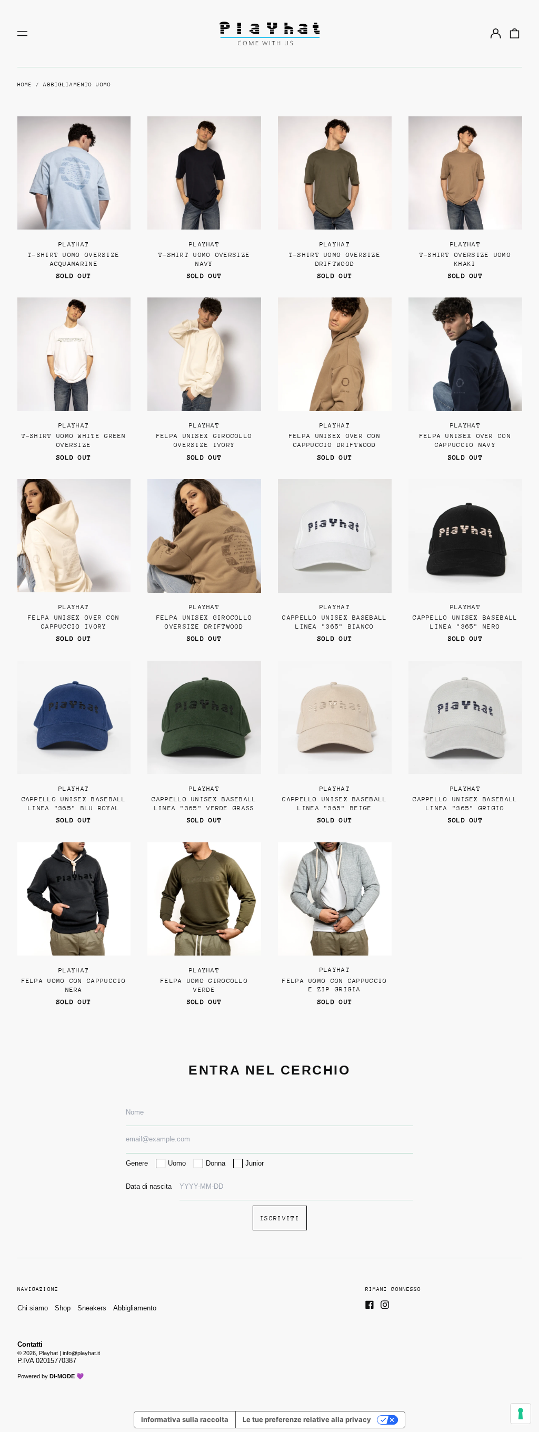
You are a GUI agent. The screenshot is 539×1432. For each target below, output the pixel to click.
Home (25, 85)
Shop (63, 1308)
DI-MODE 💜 (66, 1376)
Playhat (48, 1353)
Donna (215, 1163)
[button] (514, 33)
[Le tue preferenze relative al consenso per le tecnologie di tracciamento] (521, 1414)
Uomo (177, 1163)
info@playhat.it (81, 1353)
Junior (254, 1163)
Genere (137, 1163)
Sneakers (91, 1308)
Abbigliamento (134, 1308)
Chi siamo (32, 1308)
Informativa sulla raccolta (184, 1419)
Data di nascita (149, 1186)
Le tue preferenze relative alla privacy (307, 1419)
